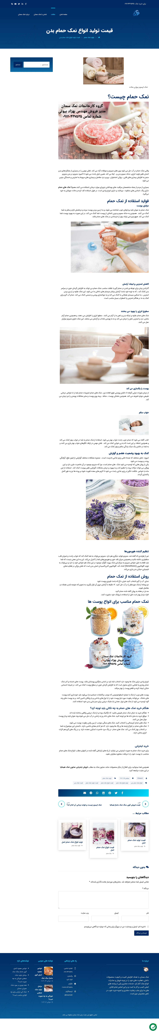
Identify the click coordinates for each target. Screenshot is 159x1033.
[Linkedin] (22, 4)
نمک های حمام (64, 187)
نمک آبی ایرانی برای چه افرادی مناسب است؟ (18, 993)
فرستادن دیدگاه (141, 933)
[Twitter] (19, 4)
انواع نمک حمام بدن (136, 783)
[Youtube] (15, 4)
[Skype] (12, 4)
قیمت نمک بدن (78, 783)
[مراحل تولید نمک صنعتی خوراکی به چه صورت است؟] (48, 989)
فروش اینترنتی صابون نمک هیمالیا (74, 767)
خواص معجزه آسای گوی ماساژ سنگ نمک (19, 970)
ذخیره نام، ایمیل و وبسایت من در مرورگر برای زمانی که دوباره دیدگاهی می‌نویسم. (115, 926)
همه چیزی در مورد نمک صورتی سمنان (19, 987)
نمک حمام (109, 853)
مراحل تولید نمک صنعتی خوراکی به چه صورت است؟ (19, 978)
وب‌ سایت (84, 913)
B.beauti (140, 778)
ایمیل (116, 913)
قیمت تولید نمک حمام (92, 783)
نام (148, 913)
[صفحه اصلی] (99, 37)
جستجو (18, 64)
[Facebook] (26, 4)
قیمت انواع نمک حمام (107, 783)
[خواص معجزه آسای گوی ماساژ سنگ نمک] (48, 971)
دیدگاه (145, 888)
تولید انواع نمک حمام (122, 783)
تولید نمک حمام (107, 778)
